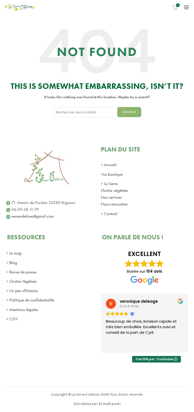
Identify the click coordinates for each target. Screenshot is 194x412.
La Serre (111, 183)
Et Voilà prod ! (110, 404)
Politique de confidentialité (31, 300)
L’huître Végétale (23, 281)
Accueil (110, 164)
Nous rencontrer (114, 204)
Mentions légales (23, 309)
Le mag (15, 253)
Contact (110, 213)
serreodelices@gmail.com (32, 216)
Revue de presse (22, 272)
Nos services (111, 197)
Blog (13, 262)
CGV (13, 319)
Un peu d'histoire (23, 290)
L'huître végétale (114, 190)
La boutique (113, 174)
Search (129, 112)
